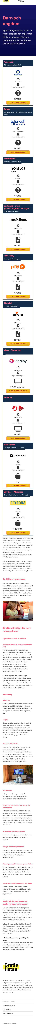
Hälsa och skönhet (9, 1002)
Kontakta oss (26, 990)
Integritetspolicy (8, 992)
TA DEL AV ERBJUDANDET (18, 102)
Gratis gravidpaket (9, 1006)
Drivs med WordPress (9, 1023)
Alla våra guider (8, 1013)
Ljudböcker (7, 1009)
